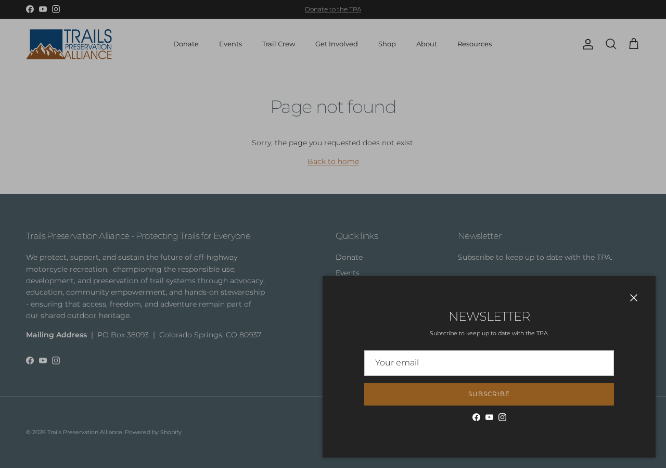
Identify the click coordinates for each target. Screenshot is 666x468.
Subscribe (489, 394)
